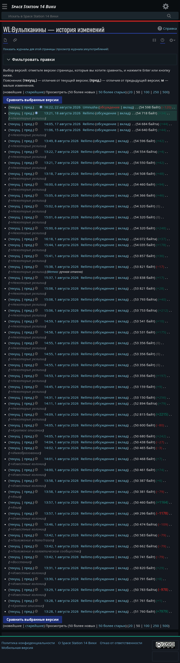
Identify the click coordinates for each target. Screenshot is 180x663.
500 (165, 92)
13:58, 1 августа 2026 (61, 480)
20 (131, 92)
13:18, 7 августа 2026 (61, 173)
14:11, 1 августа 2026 (61, 403)
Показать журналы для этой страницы (29, 49)
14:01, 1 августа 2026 (61, 459)
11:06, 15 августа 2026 (62, 130)
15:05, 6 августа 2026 (61, 195)
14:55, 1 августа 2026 (61, 343)
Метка (53, 272)
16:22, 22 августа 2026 (62, 107)
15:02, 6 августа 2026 (61, 206)
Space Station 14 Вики (33, 6)
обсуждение (110, 107)
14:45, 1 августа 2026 (61, 386)
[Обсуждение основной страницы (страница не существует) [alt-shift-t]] (15, 40)
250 (156, 92)
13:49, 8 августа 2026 (61, 141)
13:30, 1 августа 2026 (61, 579)
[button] (90, 59)
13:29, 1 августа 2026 (61, 589)
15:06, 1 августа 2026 (61, 310)
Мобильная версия (17, 647)
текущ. (15, 113)
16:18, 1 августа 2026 (61, 239)
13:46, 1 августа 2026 (61, 524)
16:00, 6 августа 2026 (61, 184)
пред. (28, 107)
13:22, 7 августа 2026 (61, 151)
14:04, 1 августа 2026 (61, 442)
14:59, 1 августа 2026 (61, 321)
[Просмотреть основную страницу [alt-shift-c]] (5, 40)
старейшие (34, 92)
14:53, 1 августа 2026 (61, 375)
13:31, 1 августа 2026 (61, 568)
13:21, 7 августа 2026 (61, 162)
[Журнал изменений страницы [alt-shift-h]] (162, 40)
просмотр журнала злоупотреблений (82, 49)
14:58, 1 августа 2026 (61, 332)
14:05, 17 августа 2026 (62, 124)
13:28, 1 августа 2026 (61, 600)
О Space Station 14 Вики (77, 643)
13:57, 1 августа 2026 (61, 502)
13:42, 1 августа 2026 (61, 535)
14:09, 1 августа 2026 (61, 414)
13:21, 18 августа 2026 (62, 113)
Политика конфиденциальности (28, 643)
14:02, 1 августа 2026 (61, 448)
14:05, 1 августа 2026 (61, 425)
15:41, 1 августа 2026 (61, 256)
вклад (128, 107)
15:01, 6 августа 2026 (61, 217)
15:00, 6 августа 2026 (61, 228)
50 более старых (112, 92)
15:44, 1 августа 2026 (61, 245)
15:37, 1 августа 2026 (61, 277)
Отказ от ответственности (121, 643)
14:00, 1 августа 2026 (61, 470)
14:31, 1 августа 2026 (61, 397)
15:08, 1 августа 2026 (61, 288)
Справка (170, 28)
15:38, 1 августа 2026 (61, 266)
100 (146, 92)
